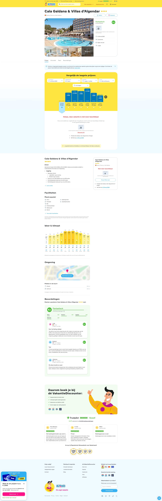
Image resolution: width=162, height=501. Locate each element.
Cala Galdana (58, 15)
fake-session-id (158, 381)
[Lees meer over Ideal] (56, 409)
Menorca (52, 15)
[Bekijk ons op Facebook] (102, 496)
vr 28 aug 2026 (80, 137)
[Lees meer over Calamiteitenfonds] (109, 475)
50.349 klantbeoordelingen (86, 421)
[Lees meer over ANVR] (115, 1)
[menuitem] (105, 36)
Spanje (48, 15)
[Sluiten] (23, 483)
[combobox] (69, 4)
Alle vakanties (88, 4)
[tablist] (81, 60)
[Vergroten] (90, 43)
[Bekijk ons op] (106, 496)
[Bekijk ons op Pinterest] (109, 496)
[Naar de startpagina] (50, 4)
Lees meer (77, 68)
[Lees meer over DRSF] (60, 409)
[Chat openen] (159, 498)
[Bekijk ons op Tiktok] (113, 496)
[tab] (46, 60)
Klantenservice (100, 4)
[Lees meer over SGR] (116, 1)
